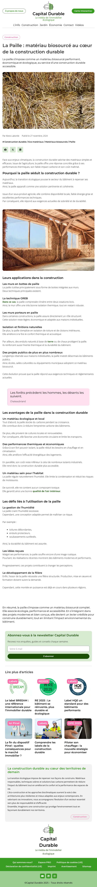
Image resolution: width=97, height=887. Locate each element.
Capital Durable (49, 13)
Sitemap (86, 866)
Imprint (52, 866)
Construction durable (15, 142)
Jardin (44, 25)
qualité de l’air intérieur (46, 491)
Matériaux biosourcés (56, 142)
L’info (16, 25)
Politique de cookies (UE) (70, 862)
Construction (30, 25)
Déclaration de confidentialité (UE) (24, 866)
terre (50, 341)
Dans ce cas (9, 301)
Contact (69, 25)
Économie (55, 25)
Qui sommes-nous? (23, 862)
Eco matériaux (35, 142)
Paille (72, 142)
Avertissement (69, 866)
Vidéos (79, 25)
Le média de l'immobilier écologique (48, 18)
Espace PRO (44, 862)
